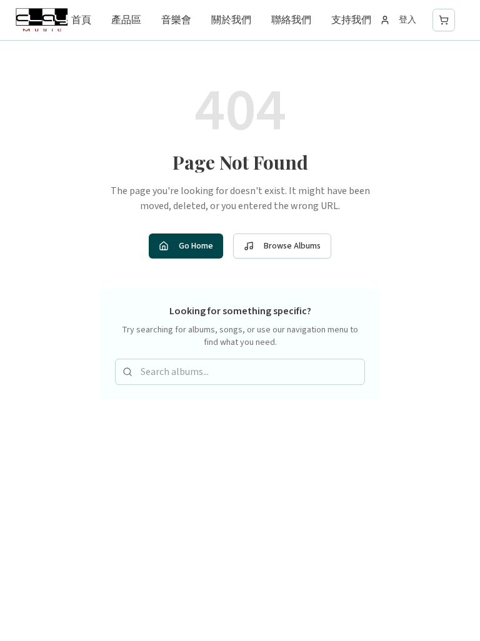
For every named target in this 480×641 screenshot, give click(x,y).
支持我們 (351, 20)
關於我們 (231, 20)
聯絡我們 (291, 20)
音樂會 (176, 20)
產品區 (126, 20)
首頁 (81, 20)
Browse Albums (292, 246)
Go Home (196, 246)
